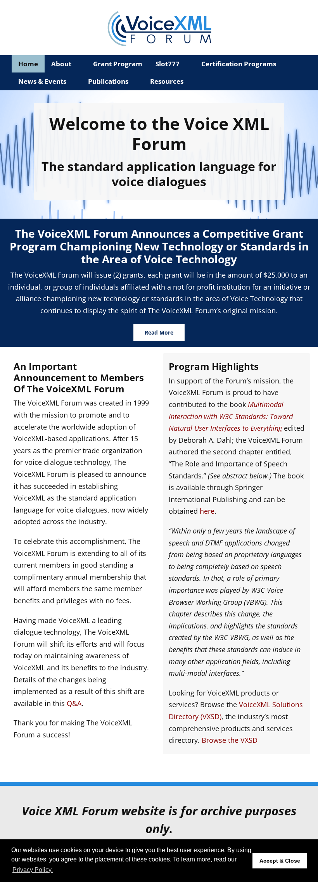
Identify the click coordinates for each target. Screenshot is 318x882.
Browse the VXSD (230, 740)
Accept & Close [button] (279, 861)
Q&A (74, 703)
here (207, 511)
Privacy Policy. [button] (32, 869)
